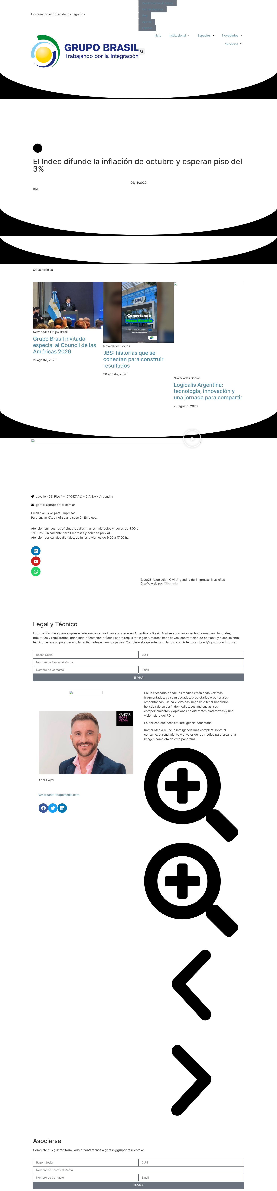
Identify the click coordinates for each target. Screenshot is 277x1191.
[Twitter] (52, 808)
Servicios (231, 44)
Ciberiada (171, 583)
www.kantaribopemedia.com (59, 795)
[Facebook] (43, 808)
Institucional (177, 35)
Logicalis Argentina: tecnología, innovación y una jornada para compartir (208, 391)
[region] (138, 603)
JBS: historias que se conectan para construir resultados (133, 359)
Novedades (230, 35)
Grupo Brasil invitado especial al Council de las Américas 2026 (64, 345)
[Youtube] (36, 561)
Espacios (204, 35)
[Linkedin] (36, 551)
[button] (141, 51)
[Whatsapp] (36, 571)
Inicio (157, 35)
